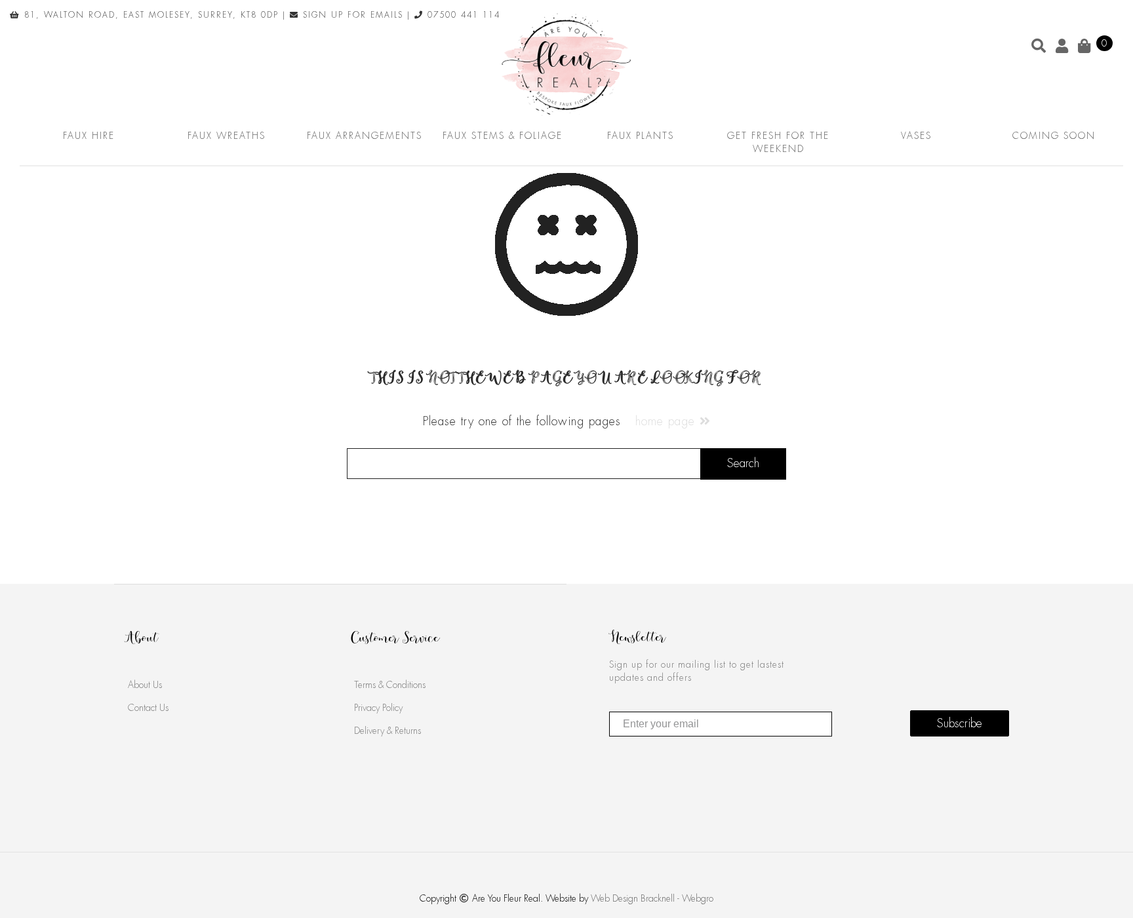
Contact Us (148, 707)
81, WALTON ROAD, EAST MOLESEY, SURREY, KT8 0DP (149, 15)
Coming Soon (1054, 135)
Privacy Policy (378, 707)
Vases (916, 135)
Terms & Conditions (390, 684)
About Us (145, 684)
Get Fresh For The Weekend (778, 142)
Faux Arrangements (364, 135)
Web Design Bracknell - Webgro (652, 898)
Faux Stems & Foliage (503, 135)
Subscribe (959, 723)
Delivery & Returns (387, 730)
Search (743, 463)
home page (667, 421)
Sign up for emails (351, 15)
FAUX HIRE (89, 135)
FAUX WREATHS (227, 135)
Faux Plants (640, 135)
